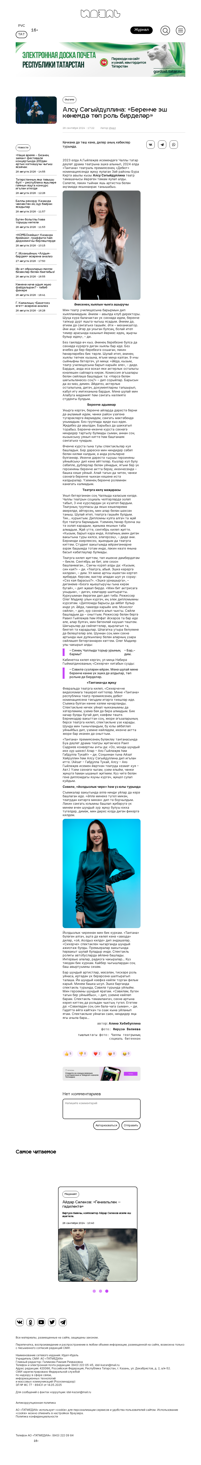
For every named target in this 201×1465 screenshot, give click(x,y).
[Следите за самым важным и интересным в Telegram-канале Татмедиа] (102, 1074)
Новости (23, 148)
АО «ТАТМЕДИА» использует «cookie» (41, 1409)
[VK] (20, 1322)
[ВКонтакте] (150, 144)
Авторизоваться (106, 1125)
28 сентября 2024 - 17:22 (78, 128)
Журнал (141, 30)
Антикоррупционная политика (36, 1402)
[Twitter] (52, 1322)
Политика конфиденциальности (37, 1416)
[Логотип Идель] (100, 14)
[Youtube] (41, 1322)
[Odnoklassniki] (30, 1322)
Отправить (131, 1125)
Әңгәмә (69, 100)
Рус (21, 26)
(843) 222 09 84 (63, 1435)
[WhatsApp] (174, 144)
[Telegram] (162, 144)
